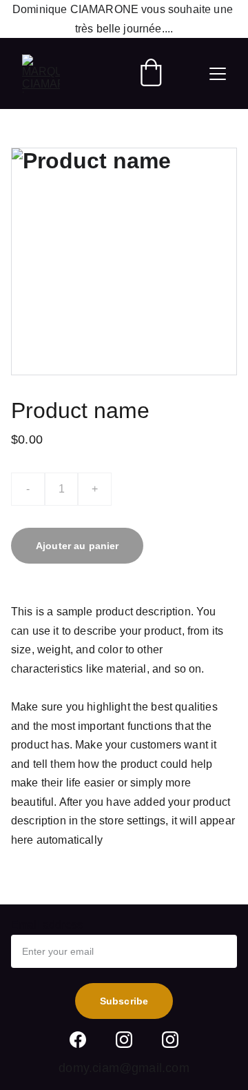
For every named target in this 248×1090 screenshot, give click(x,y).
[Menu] (217, 74)
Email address (47, 925)
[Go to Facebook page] (78, 1039)
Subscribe (124, 1001)
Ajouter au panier (77, 545)
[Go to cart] (150, 74)
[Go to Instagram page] (124, 1039)
